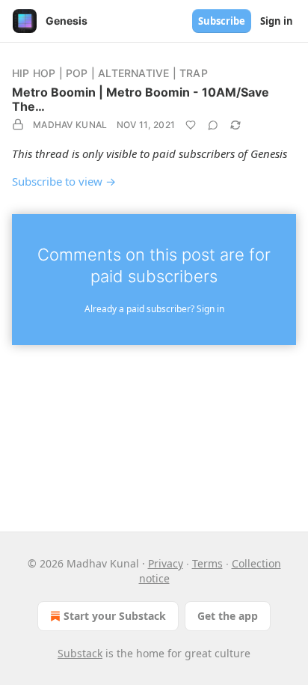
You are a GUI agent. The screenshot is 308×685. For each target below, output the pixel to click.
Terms (207, 563)
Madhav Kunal (70, 124)
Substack (80, 653)
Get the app (227, 616)
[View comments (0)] (213, 125)
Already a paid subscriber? (154, 308)
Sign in (276, 21)
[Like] (190, 125)
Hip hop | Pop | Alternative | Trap (110, 73)
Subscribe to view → (64, 181)
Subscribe (221, 21)
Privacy (165, 563)
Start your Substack (115, 616)
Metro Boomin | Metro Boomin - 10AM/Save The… (140, 99)
